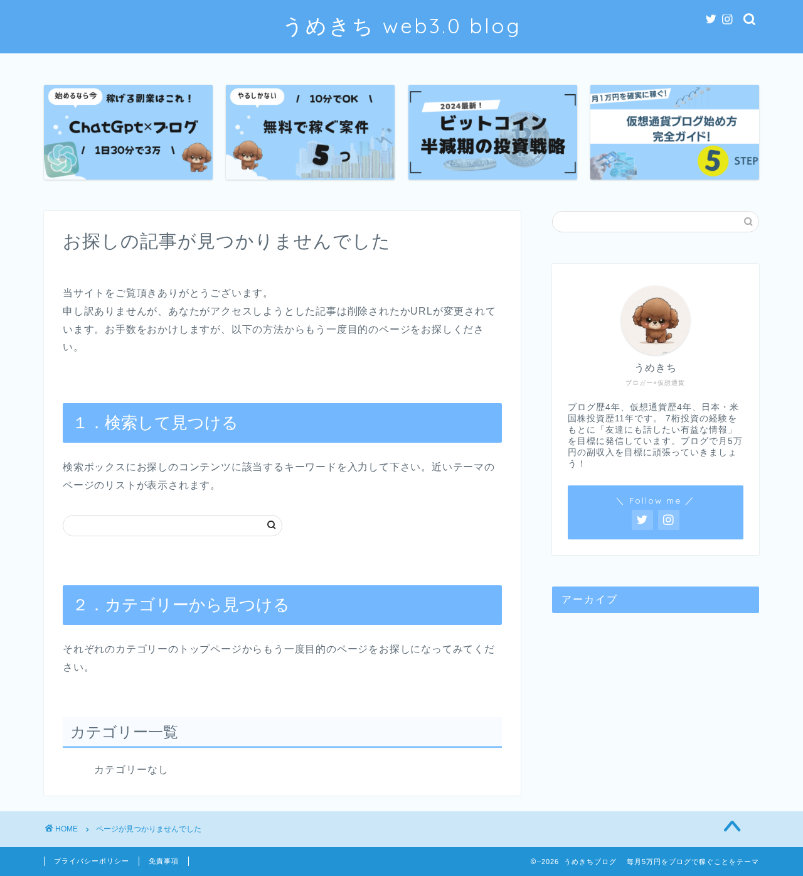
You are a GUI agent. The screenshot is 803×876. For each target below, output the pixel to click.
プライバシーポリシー (91, 861)
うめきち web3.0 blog (401, 25)
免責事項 (164, 861)
